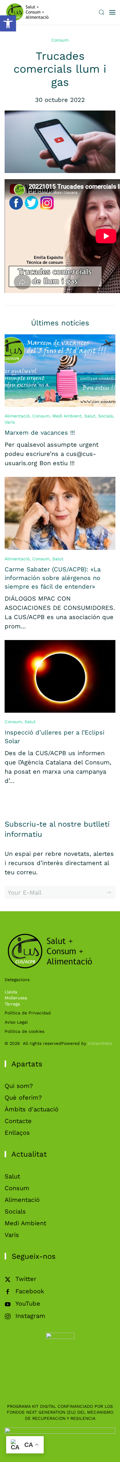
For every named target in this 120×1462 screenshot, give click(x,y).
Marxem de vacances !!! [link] (40, 432)
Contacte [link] (18, 1121)
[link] (8, 23)
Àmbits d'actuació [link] (31, 1109)
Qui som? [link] (19, 1085)
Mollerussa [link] (16, 997)
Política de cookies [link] (24, 1031)
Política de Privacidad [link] (28, 1012)
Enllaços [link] (17, 1132)
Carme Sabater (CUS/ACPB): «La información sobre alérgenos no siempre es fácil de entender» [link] (53, 578)
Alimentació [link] (17, 415)
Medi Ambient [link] (67, 415)
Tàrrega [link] (12, 1003)
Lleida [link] (11, 991)
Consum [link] (60, 40)
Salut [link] (89, 415)
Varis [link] (10, 422)
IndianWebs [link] (100, 1043)
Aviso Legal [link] (16, 1022)
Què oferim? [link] (23, 1097)
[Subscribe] (108, 892)
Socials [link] (105, 415)
